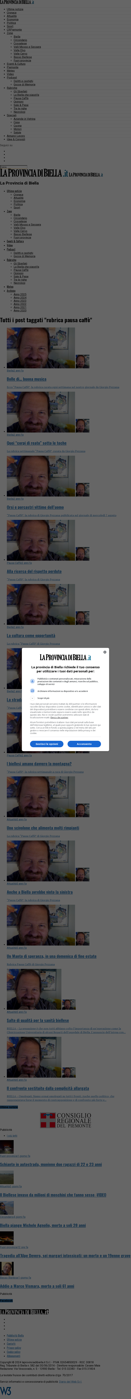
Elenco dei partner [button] (59, 717)
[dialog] (65, 699)
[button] (65, 698)
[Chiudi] (104, 652)
